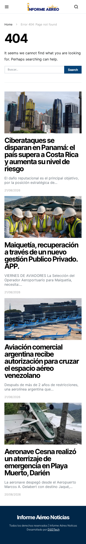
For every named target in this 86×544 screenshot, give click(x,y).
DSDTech (54, 529)
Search (73, 70)
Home (8, 24)
